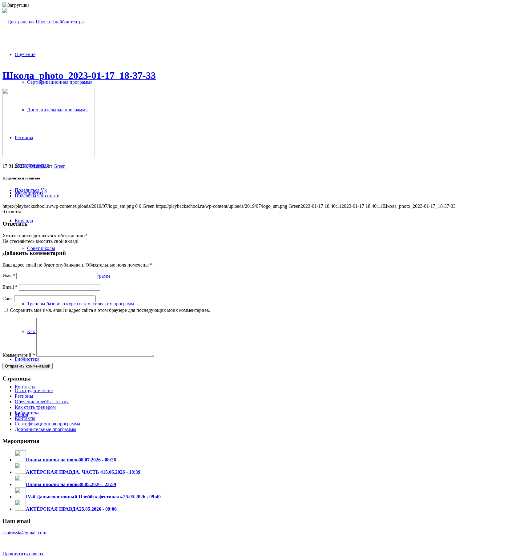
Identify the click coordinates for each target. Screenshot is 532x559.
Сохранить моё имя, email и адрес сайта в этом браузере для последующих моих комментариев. (110, 310)
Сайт (7, 298)
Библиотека (27, 412)
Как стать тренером (35, 407)
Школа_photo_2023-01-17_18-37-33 (79, 75)
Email (10, 287)
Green (60, 166)
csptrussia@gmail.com (24, 532)
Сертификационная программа (47, 423)
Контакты (25, 418)
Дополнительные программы (45, 429)
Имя (8, 275)
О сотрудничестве (34, 390)
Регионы (24, 396)
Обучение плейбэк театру (42, 401)
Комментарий (18, 355)
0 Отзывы (36, 166)
